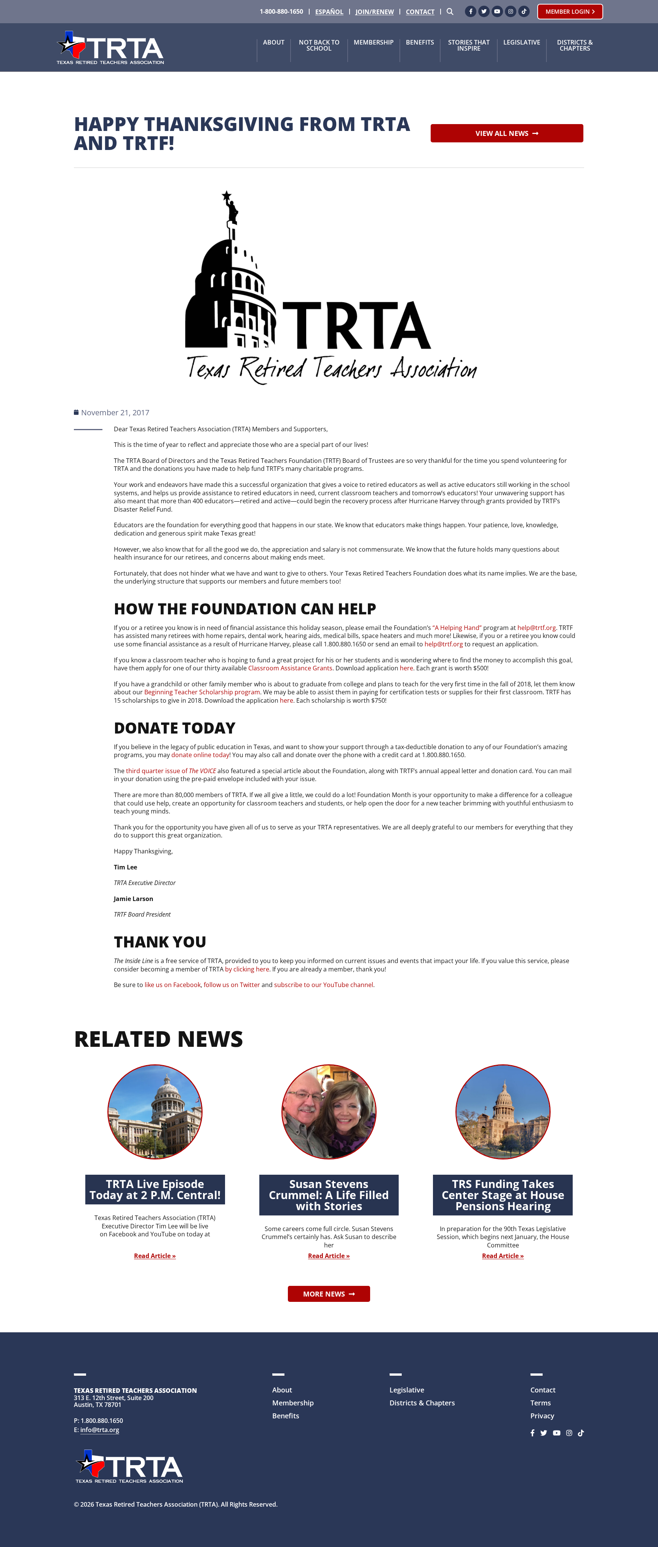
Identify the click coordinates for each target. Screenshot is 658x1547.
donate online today (200, 755)
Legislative (521, 42)
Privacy (542, 1415)
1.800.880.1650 (102, 1420)
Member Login (568, 11)
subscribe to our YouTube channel (323, 985)
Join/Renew (375, 12)
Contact (420, 12)
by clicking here (247, 969)
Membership (374, 42)
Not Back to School (319, 46)
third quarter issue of (171, 771)
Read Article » (155, 1256)
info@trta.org (99, 1430)
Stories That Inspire (469, 46)
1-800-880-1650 (281, 11)
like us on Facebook (173, 985)
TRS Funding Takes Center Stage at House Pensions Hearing (503, 1194)
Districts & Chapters (575, 46)
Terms (540, 1402)
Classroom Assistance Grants (290, 668)
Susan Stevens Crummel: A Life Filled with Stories (329, 1194)
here (406, 668)
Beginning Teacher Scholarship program (202, 692)
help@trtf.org (536, 628)
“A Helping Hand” (457, 628)
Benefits (420, 42)
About (273, 42)
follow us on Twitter (232, 985)
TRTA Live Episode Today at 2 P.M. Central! (154, 1189)
